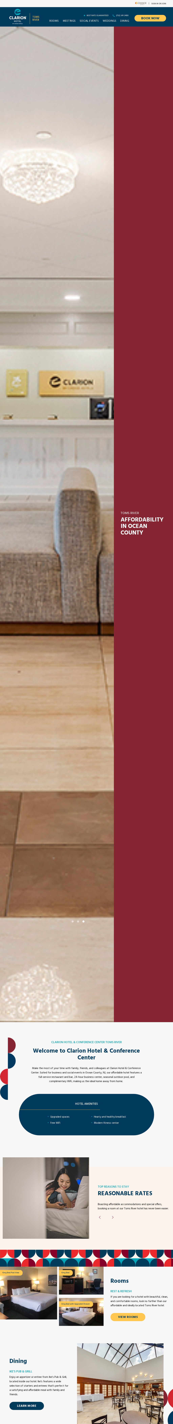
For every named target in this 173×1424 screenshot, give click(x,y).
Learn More (26, 1406)
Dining (124, 21)
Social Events (89, 21)
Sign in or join (158, 3)
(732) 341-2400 (122, 16)
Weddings (109, 21)
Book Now (150, 18)
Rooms (54, 21)
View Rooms (128, 1317)
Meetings (69, 21)
